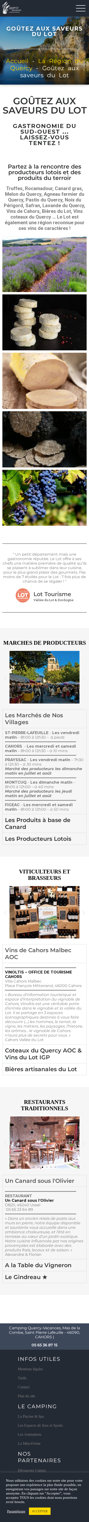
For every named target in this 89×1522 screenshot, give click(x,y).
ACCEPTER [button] (40, 1511)
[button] (5, 678)
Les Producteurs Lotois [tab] (38, 838)
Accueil (17, 60)
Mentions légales (30, 1369)
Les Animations (29, 1434)
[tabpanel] (44, 771)
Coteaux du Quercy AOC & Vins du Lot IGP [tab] (43, 1054)
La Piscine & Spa (31, 1416)
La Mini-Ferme (29, 1443)
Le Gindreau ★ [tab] (26, 1277)
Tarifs (22, 1378)
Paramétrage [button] (16, 1511)
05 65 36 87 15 (44, 1345)
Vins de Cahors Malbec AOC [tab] (38, 953)
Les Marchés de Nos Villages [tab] (34, 719)
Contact (23, 1387)
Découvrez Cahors (32, 1470)
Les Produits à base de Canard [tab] (37, 823)
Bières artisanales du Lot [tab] (41, 1069)
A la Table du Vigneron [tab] (38, 1265)
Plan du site (26, 1396)
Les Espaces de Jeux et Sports (40, 1425)
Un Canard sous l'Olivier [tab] (39, 1180)
